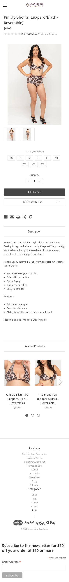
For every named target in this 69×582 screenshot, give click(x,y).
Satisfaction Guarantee (34, 454)
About (34, 469)
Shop (34, 494)
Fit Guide (34, 473)
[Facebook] (6, 216)
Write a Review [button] (49, 34)
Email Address (11, 562)
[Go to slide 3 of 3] (38, 415)
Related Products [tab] (34, 346)
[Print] (18, 216)
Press (34, 506)
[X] (24, 216)
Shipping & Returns (34, 461)
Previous (4, 381)
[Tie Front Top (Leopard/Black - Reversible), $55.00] (48, 373)
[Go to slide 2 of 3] (32, 415)
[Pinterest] (31, 216)
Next (60, 381)
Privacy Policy (34, 458)
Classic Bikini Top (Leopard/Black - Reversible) (17, 399)
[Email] (12, 216)
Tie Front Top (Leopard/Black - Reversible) (48, 399)
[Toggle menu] (5, 5)
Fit (34, 498)
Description (34, 231)
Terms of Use (34, 465)
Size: (34, 151)
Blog (34, 481)
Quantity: (34, 175)
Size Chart (34, 477)
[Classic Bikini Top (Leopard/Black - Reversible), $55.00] (17, 373)
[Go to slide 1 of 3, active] (26, 415)
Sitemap (34, 485)
